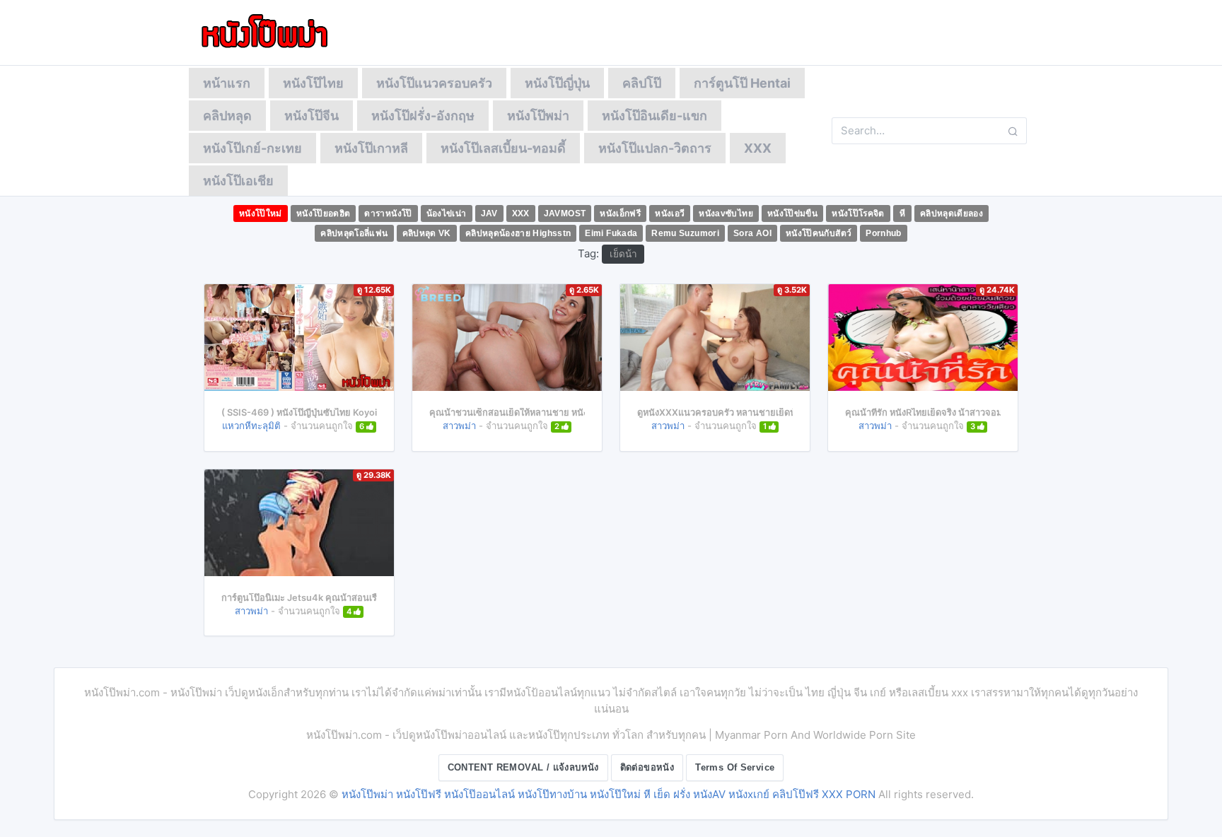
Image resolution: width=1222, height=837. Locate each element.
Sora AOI (752, 233)
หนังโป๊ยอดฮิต (323, 213)
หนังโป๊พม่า (538, 115)
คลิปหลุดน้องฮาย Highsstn (518, 233)
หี (902, 213)
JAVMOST (565, 213)
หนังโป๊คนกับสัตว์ (818, 233)
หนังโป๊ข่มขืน (792, 213)
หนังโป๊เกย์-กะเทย (252, 148)
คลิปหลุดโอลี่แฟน (354, 233)
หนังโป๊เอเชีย (238, 180)
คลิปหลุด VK (426, 233)
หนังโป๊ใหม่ (260, 213)
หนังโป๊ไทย (313, 83)
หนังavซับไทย (726, 213)
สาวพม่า (459, 425)
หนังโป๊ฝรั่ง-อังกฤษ (423, 115)
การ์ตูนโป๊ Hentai (742, 83)
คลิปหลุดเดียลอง (951, 213)
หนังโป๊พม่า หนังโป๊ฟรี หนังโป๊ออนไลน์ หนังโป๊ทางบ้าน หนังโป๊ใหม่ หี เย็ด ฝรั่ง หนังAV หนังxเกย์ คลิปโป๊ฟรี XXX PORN (608, 794)
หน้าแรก (226, 83)
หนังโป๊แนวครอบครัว (434, 83)
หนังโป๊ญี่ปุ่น (557, 83)
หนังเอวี (670, 213)
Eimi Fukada (611, 233)
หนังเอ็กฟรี (620, 213)
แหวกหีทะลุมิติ (251, 425)
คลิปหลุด (227, 115)
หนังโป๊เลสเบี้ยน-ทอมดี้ (503, 148)
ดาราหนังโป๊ (388, 213)
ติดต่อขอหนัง (647, 767)
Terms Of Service (734, 767)
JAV (489, 213)
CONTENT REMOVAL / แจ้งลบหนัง (523, 767)
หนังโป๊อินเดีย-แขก (654, 115)
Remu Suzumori (685, 233)
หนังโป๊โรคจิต (858, 213)
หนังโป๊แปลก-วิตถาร (654, 148)
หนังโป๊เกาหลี (371, 148)
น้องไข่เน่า (446, 213)
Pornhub (884, 233)
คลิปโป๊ (641, 83)
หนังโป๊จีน (311, 115)
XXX (758, 148)
